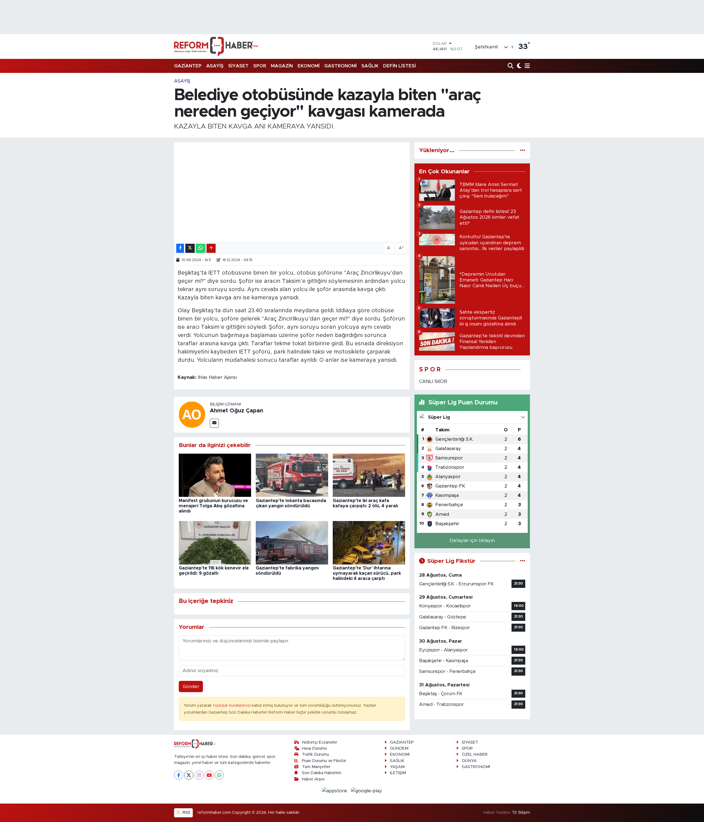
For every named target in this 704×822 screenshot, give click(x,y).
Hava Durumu (314, 748)
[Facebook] (178, 775)
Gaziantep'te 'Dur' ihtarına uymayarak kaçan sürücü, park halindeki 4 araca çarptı (367, 573)
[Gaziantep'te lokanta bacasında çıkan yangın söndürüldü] (292, 475)
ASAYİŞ (215, 66)
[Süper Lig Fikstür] (522, 561)
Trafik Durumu (315, 754)
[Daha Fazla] (211, 248)
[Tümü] (522, 150)
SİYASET (238, 66)
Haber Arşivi (313, 779)
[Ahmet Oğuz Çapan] (192, 414)
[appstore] (335, 790)
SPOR (259, 66)
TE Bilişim (521, 812)
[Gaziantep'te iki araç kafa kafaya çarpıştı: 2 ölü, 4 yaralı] (369, 475)
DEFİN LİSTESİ (399, 66)
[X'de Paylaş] (190, 248)
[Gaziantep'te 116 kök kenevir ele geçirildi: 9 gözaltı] (215, 542)
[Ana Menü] (526, 66)
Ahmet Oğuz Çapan (236, 410)
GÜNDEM (399, 748)
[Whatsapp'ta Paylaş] (200, 248)
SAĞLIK (369, 66)
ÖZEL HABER (475, 754)
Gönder (191, 686)
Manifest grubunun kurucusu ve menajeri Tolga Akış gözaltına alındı (213, 505)
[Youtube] (209, 775)
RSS (186, 812)
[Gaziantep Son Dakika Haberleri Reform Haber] (216, 46)
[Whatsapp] (219, 775)
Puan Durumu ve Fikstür (324, 761)
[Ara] (511, 66)
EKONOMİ (309, 66)
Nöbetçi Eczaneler (319, 742)
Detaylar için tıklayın (472, 540)
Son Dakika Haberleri (321, 773)
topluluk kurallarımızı (232, 705)
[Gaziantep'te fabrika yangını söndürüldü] (292, 542)
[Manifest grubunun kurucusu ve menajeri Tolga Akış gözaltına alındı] (215, 475)
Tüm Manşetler (316, 767)
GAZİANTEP (188, 66)
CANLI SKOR (433, 381)
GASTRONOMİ (340, 66)
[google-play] (366, 790)
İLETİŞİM (398, 773)
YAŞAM (397, 767)
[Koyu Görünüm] (518, 66)
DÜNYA (469, 761)
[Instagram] (199, 775)
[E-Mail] (214, 423)
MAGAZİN (282, 66)
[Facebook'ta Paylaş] (180, 248)
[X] (188, 775)
